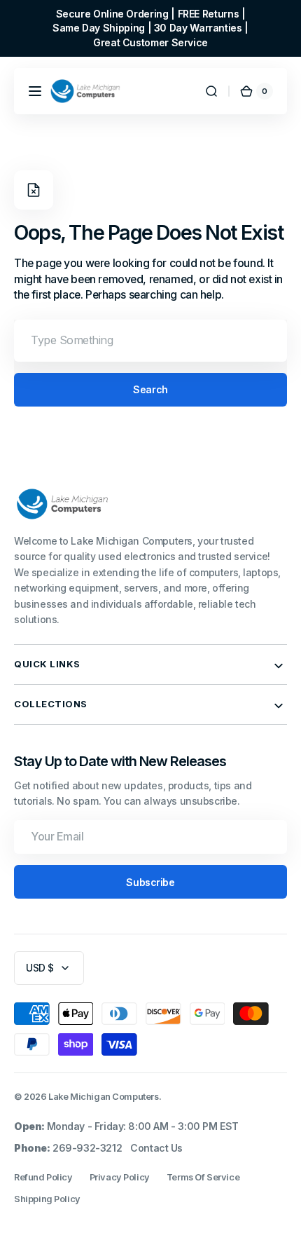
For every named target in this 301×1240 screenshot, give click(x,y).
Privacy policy (120, 1177)
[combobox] (150, 341)
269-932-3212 (87, 1148)
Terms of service (203, 1177)
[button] (35, 91)
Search (150, 389)
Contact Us (156, 1148)
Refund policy (43, 1177)
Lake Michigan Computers (103, 1096)
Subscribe (150, 882)
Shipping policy (47, 1199)
